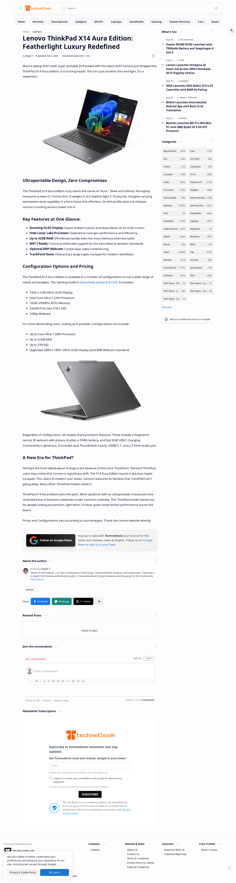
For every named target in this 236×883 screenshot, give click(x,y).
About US (132, 849)
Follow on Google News (56, 540)
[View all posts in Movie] (174, 244)
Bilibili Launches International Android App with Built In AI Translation (186, 106)
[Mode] (216, 8)
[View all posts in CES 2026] (201, 159)
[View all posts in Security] (201, 260)
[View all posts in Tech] (201, 275)
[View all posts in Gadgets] (201, 190)
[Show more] (167, 307)
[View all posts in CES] (174, 159)
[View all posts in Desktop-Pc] (201, 182)
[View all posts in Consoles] (174, 174)
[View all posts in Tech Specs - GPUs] (174, 283)
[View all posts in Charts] (174, 166)
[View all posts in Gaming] (174, 205)
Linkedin (95, 849)
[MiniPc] (98, 21)
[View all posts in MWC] (201, 244)
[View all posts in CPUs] (201, 174)
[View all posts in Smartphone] (174, 268)
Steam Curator (209, 849)
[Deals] (215, 21)
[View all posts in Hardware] (174, 221)
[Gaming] (156, 21)
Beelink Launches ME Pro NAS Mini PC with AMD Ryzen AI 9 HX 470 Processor (188, 127)
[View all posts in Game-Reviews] (201, 198)
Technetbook (37, 579)
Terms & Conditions (138, 858)
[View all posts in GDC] (174, 213)
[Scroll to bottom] (229, 868)
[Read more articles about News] (183, 97)
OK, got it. (54, 872)
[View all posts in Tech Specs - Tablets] (174, 299)
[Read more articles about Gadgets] (184, 80)
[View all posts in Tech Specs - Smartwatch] (201, 291)
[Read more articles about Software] (192, 97)
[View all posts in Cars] (201, 151)
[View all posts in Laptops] (201, 221)
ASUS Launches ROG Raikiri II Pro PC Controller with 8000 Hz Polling (190, 87)
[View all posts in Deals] (174, 182)
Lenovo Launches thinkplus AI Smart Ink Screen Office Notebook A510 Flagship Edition (188, 69)
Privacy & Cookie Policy (23, 872)
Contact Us (133, 854)
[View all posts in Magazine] (201, 229)
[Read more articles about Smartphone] (186, 39)
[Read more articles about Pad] (182, 60)
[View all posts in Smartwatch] (201, 268)
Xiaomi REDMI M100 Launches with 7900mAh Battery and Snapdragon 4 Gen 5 (190, 48)
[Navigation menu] (20, 8)
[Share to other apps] (99, 601)
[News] (21, 21)
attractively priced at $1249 (98, 282)
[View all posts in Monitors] (201, 236)
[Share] (153, 55)
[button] (40, 601)
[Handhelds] (136, 21)
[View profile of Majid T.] (40, 568)
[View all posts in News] (174, 252)
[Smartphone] (59, 21)
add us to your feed (102, 544)
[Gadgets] (80, 21)
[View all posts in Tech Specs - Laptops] (201, 283)
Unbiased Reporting (175, 854)
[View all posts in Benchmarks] (174, 151)
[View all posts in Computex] (201, 166)
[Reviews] (38, 21)
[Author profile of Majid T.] (28, 55)
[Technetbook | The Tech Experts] (38, 8)
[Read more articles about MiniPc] (183, 118)
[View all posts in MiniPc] (174, 236)
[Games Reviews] (180, 21)
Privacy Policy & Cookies (140, 862)
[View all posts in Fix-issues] (174, 190)
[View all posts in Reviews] (174, 260)
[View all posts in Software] (174, 275)
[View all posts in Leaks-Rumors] (174, 229)
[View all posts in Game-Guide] (174, 198)
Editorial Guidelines (138, 867)
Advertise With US (174, 849)
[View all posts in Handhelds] (201, 213)
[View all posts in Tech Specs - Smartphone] (174, 291)
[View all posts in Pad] (201, 252)
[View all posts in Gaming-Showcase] (201, 205)
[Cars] (201, 21)
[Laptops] (116, 21)
